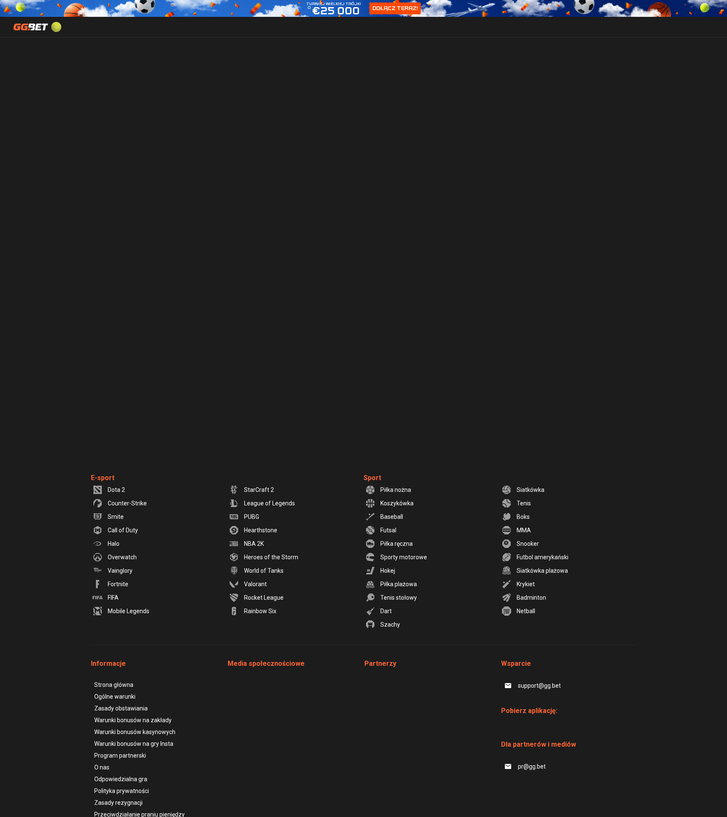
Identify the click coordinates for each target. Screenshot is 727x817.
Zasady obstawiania (121, 708)
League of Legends (269, 503)
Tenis (524, 503)
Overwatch (122, 557)
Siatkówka (530, 489)
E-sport (102, 478)
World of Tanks (264, 570)
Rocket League (264, 597)
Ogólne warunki (114, 696)
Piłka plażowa (398, 584)
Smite (116, 516)
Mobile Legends (128, 611)
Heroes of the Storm (271, 557)
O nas (101, 767)
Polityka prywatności (121, 791)
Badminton (531, 597)
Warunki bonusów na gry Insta (133, 743)
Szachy (390, 624)
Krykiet (526, 584)
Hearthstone (260, 530)
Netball (526, 611)
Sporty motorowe (403, 557)
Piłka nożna (395, 489)
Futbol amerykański (542, 557)
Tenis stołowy (398, 597)
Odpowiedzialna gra (120, 779)
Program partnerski (120, 755)
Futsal (388, 530)
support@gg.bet (539, 685)
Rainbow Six (260, 611)
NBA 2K (254, 543)
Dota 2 (116, 489)
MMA (524, 530)
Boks (523, 516)
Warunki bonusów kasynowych (134, 732)
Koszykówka (397, 503)
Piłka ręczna (396, 543)
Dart (386, 611)
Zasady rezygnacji (118, 802)
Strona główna (113, 684)
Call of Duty (123, 530)
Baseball (391, 516)
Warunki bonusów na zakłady (133, 720)
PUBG (251, 516)
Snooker (528, 543)
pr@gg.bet (532, 766)
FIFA (113, 597)
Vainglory (120, 570)
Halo (113, 543)
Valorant (255, 584)
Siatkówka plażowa (542, 570)
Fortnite (118, 584)
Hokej (387, 570)
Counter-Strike (127, 503)
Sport (372, 478)
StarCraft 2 (259, 489)
